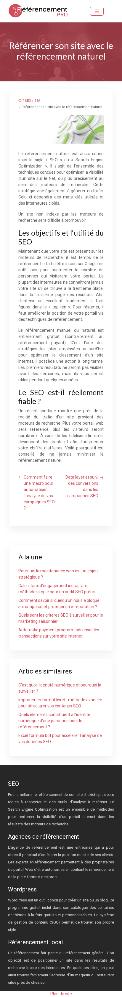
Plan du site (61, 993)
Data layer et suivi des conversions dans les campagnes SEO (81, 486)
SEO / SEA (32, 101)
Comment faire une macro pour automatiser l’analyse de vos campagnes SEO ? (39, 492)
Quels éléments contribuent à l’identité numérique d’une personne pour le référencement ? (54, 720)
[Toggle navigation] (97, 11)
